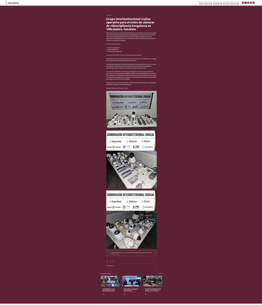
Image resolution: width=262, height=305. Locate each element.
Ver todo (160, 273)
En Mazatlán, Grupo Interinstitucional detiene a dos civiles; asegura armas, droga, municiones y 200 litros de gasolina (109, 290)
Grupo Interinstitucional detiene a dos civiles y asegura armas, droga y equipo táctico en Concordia (153, 290)
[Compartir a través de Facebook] (107, 261)
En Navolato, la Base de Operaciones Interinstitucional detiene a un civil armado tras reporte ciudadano (131, 290)
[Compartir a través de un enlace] (113, 261)
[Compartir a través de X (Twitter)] (110, 261)
